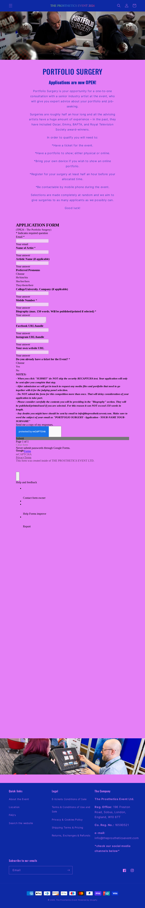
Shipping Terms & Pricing (67, 827)
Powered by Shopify (87, 900)
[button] (10, 6)
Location (14, 807)
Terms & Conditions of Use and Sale (71, 809)
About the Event (19, 799)
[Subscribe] (68, 870)
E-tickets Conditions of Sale (69, 799)
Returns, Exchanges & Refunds (71, 835)
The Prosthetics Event (66, 900)
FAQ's (12, 814)
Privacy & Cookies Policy (67, 819)
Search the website (21, 823)
